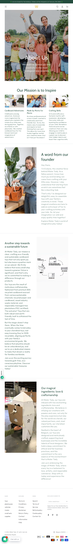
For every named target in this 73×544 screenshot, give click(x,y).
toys (6, 501)
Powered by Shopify (10, 534)
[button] (57, 7)
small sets (8, 513)
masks (7, 510)
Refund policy (37, 510)
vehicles (8, 507)
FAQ (20, 522)
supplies (7, 516)
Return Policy (23, 513)
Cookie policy (37, 513)
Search (35, 501)
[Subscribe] (67, 501)
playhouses (9, 504)
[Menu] (5, 7)
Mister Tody (13, 532)
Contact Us (37, 516)
